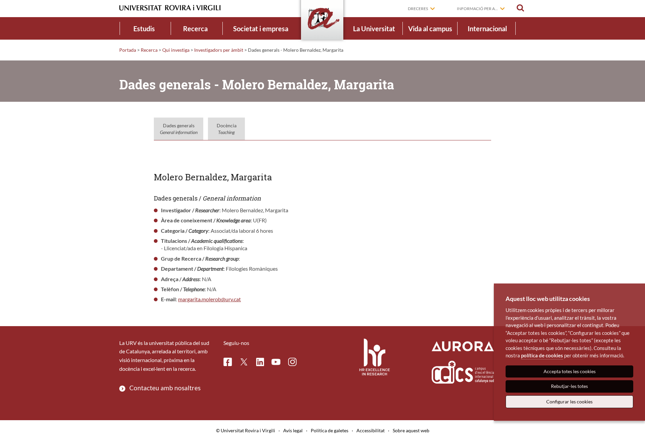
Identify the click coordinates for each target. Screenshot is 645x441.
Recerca (195, 29)
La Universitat (374, 29)
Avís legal (293, 430)
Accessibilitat (370, 430)
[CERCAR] (520, 8)
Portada (127, 50)
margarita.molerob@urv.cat (209, 299)
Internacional (487, 29)
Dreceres (418, 8)
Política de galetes (329, 430)
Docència (226, 129)
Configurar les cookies (569, 401)
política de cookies (542, 355)
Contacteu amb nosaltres (165, 388)
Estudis (144, 29)
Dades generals (179, 129)
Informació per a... (477, 8)
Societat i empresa (260, 29)
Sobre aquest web (411, 430)
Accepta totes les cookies (570, 371)
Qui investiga (175, 50)
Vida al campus (430, 29)
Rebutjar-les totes (569, 386)
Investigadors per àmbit (218, 50)
